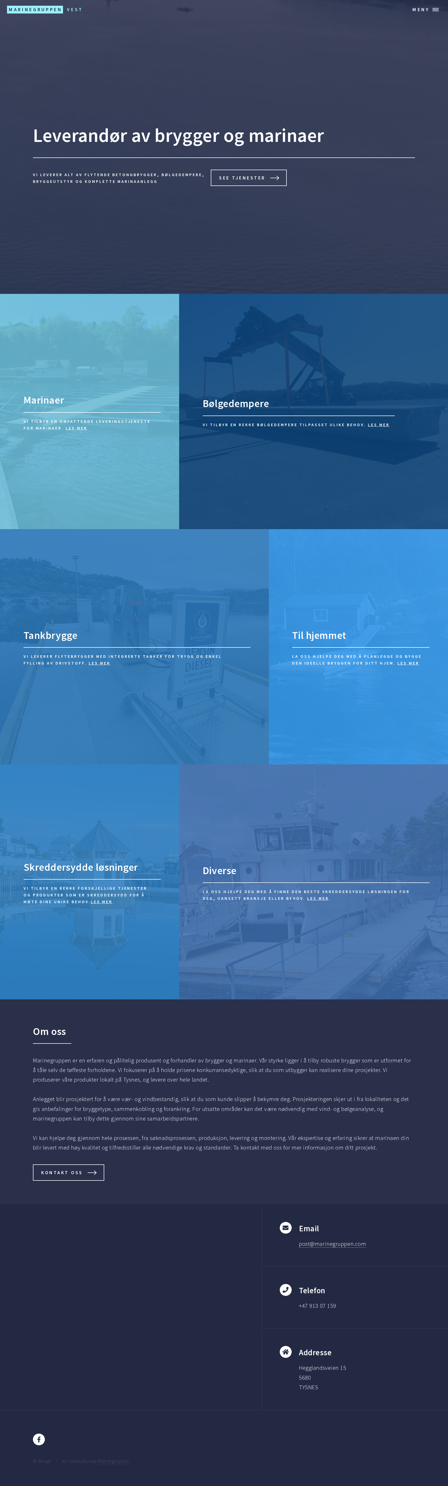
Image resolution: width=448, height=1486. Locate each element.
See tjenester (242, 178)
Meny (421, 9)
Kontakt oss (62, 1173)
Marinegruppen (113, 1461)
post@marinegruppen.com (332, 1243)
